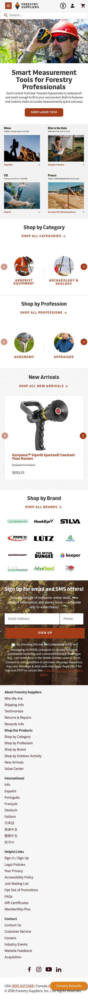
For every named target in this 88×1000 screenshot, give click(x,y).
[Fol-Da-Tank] (70, 568)
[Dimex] (70, 538)
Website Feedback (18, 951)
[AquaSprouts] (18, 521)
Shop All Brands (41, 507)
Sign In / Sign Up (17, 858)
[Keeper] (70, 555)
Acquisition (13, 957)
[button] (4, 267)
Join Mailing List (17, 884)
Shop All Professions (41, 312)
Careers (10, 938)
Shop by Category (18, 737)
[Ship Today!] (22, 146)
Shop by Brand (15, 750)
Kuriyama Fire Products (23, 465)
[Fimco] (18, 538)
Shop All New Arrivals (41, 386)
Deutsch (11, 810)
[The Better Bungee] (44, 555)
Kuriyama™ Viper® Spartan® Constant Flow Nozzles (43, 457)
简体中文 (11, 830)
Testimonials (14, 711)
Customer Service (18, 932)
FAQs (8, 897)
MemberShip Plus (17, 909)
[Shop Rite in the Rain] (66, 146)
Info (7, 785)
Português (12, 798)
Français (11, 804)
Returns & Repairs (18, 718)
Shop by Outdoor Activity (23, 756)
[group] (24, 273)
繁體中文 (11, 836)
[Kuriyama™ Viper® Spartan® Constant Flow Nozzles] (44, 427)
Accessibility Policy (19, 877)
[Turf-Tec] (18, 568)
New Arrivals (14, 762)
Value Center (14, 769)
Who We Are (14, 699)
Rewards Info (14, 724)
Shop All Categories (41, 236)
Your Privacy (14, 871)
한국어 (9, 842)
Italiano (10, 817)
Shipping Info (14, 705)
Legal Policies (15, 865)
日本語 (9, 823)
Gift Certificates (16, 903)
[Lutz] (44, 538)
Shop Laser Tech (44, 112)
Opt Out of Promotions (21, 890)
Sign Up (45, 633)
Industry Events (16, 945)
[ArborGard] (44, 568)
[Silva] (70, 521)
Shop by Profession (19, 743)
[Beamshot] (18, 555)
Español (10, 791)
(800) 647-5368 (23, 986)
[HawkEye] (44, 521)
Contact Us (13, 925)
